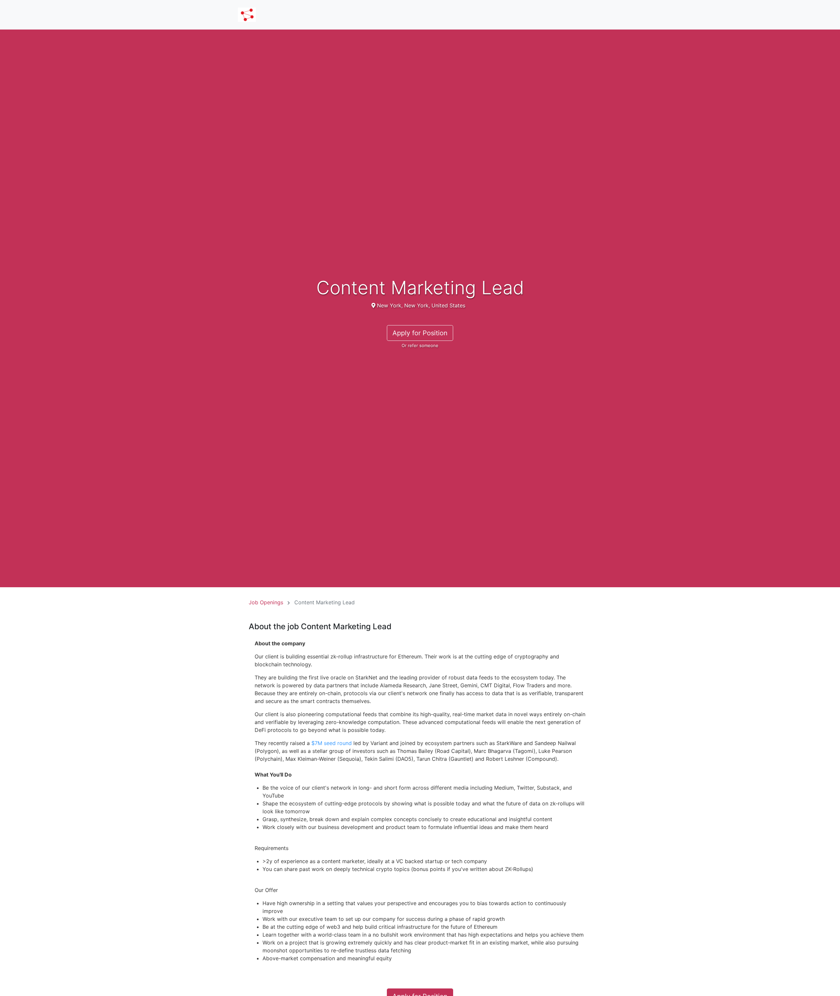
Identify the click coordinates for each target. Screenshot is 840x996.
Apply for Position (420, 333)
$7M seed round (331, 743)
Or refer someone (420, 345)
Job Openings (266, 602)
